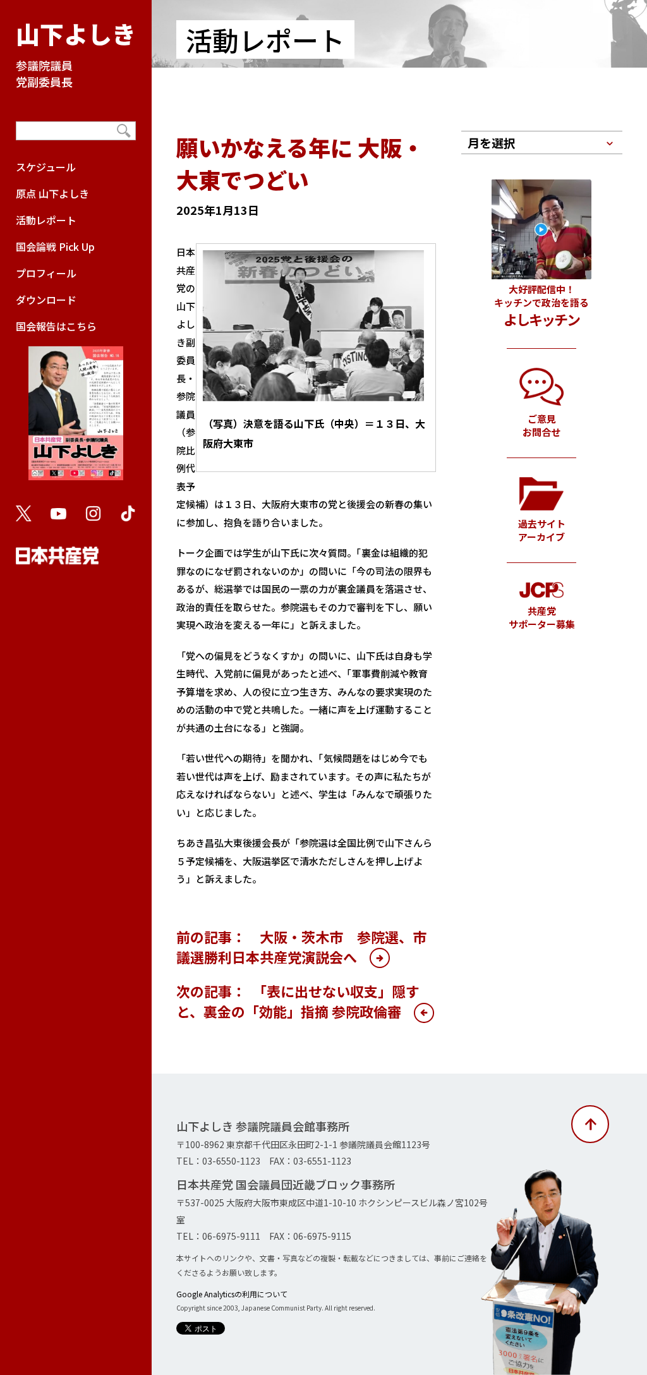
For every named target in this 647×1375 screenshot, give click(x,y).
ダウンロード (46, 299)
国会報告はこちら (56, 326)
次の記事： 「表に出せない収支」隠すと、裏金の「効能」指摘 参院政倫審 (298, 1001)
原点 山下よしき (52, 193)
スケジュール (46, 166)
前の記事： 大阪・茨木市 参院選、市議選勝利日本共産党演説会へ (301, 946)
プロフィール (46, 273)
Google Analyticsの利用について (231, 1293)
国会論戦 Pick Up (55, 246)
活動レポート (46, 219)
